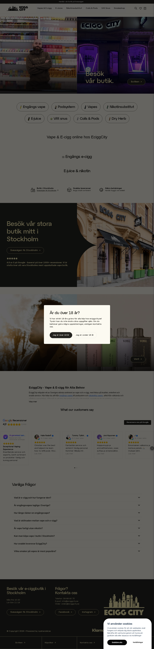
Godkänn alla (117, 642)
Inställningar (138, 642)
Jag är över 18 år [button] (61, 335)
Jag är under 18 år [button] (85, 335)
